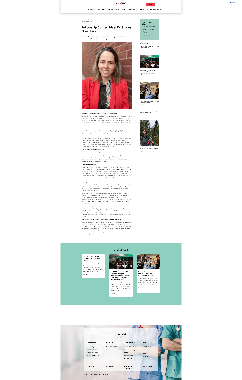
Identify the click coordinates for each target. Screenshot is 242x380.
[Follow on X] (90, 4)
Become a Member (92, 349)
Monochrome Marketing (104, 374)
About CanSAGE (147, 346)
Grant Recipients (128, 355)
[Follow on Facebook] (88, 4)
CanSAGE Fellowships (111, 346)
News (144, 353)
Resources (132, 9)
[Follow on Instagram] (93, 4)
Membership (90, 9)
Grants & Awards (113, 9)
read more (86, 274)
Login (150, 4)
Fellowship (101, 9)
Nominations (146, 350)
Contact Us (146, 356)
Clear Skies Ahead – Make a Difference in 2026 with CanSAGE (149, 47)
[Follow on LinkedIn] (96, 4)
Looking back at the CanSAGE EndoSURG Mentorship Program (149, 102)
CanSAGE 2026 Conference (154, 9)
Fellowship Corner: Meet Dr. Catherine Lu (149, 149)
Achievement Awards (129, 358)
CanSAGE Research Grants (131, 346)
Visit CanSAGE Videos (149, 36)
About (123, 9)
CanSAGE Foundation (92, 352)
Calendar (141, 9)
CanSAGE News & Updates (87, 21)
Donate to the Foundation (94, 355)
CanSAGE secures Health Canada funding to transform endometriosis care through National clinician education (148, 72)
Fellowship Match (110, 350)
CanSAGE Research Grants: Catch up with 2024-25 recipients (148, 111)
